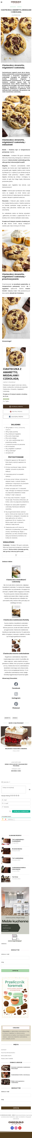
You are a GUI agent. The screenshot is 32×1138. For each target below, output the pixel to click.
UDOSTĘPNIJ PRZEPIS (17, 416)
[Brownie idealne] (6, 851)
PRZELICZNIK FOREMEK (7, 1058)
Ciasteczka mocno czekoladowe (16, 653)
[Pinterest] (16, 704)
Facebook (16, 688)
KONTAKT (3, 1049)
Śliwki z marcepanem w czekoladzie (17, 1081)
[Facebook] (16, 684)
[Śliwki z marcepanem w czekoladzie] (5, 1082)
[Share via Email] (27, 755)
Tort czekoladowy (17, 858)
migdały (15, 718)
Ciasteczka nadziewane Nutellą (16, 620)
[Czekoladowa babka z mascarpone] (6, 870)
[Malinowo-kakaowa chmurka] (16, 736)
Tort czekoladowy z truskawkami (18, 840)
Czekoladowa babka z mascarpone (19, 868)
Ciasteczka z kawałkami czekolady (16, 581)
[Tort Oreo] (6, 879)
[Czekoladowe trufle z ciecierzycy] (5, 1075)
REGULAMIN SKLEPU (6, 1055)
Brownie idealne (17, 849)
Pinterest (16, 708)
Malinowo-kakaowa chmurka (16, 749)
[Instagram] (16, 694)
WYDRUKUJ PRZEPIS (17, 406)
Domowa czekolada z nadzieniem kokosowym (20, 1067)
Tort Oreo (15, 877)
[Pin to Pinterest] (23, 755)
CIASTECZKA (13, 6)
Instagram (16, 698)
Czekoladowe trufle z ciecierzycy (20, 1075)
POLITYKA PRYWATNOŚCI (8, 1052)
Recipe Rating (5, 796)
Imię (2, 962)
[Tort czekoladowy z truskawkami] (6, 842)
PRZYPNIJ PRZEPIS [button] (17, 411)
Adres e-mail (5, 954)
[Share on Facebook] (19, 755)
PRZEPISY (19, 6)
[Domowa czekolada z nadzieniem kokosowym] (5, 1068)
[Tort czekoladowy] (6, 860)
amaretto (7, 718)
